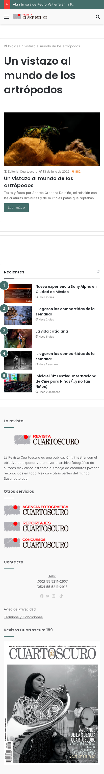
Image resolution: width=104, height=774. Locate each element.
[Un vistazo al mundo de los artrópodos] (52, 139)
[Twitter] (49, 596)
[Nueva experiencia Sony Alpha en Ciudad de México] (18, 293)
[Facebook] (43, 596)
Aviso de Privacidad (20, 609)
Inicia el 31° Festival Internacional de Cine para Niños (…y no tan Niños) (66, 381)
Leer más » (16, 208)
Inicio (11, 46)
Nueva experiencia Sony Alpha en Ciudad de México (66, 289)
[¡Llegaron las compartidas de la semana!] (18, 315)
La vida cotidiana (52, 331)
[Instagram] (55, 596)
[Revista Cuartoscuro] (33, 17)
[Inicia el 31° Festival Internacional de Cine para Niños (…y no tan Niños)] (18, 383)
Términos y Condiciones (23, 617)
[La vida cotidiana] (18, 338)
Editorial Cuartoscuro (22, 171)
